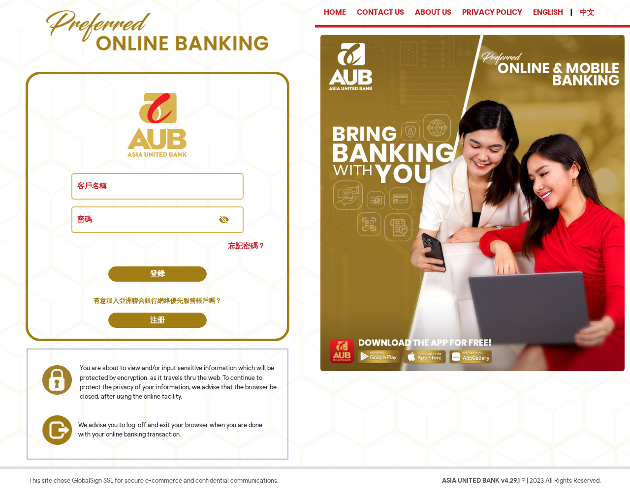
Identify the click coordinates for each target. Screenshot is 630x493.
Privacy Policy (492, 12)
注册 (157, 320)
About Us (433, 12)
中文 (587, 12)
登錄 (157, 273)
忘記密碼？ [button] (246, 246)
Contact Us (380, 12)
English (548, 12)
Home (335, 12)
